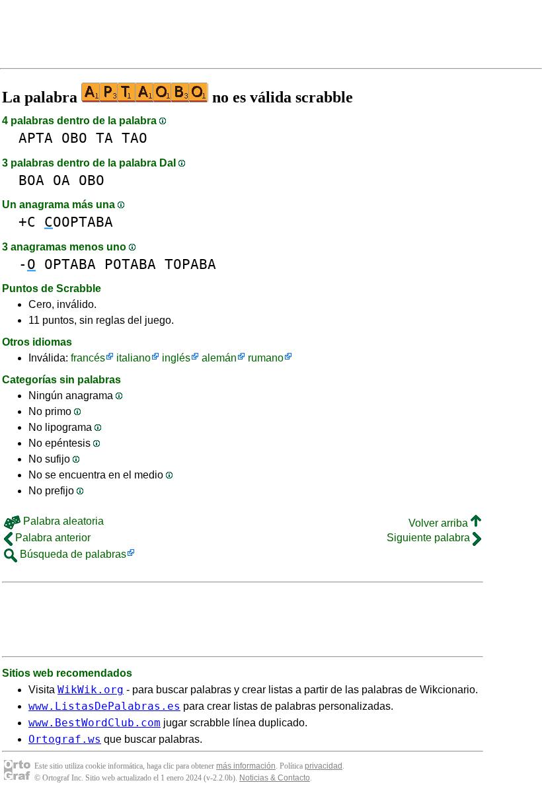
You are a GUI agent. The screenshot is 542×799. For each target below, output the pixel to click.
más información (246, 766)
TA (104, 138)
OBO (74, 138)
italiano (133, 357)
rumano (266, 357)
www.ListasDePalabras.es (104, 706)
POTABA (130, 264)
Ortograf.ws (64, 739)
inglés (176, 357)
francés (88, 357)
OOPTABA (78, 221)
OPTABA (70, 264)
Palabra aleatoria (62, 521)
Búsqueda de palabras (71, 554)
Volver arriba (439, 523)
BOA (31, 180)
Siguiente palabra (430, 537)
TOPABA (190, 264)
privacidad (323, 766)
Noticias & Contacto (274, 777)
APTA (36, 138)
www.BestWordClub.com (94, 722)
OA (61, 180)
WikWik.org (91, 689)
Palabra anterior (52, 537)
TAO (134, 138)
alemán (219, 357)
